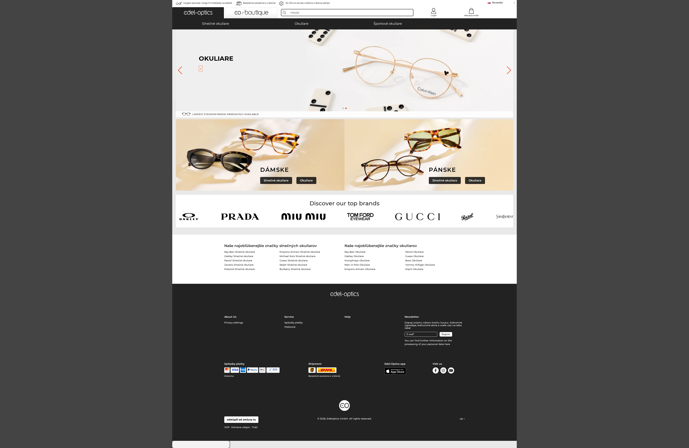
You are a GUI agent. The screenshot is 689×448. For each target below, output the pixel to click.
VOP (226, 427)
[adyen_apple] (262, 370)
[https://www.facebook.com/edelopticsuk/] (436, 371)
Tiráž (254, 427)
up (462, 418)
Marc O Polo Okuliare (357, 264)
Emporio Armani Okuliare (359, 269)
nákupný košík (471, 15)
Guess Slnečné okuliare (294, 260)
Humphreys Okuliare (357, 260)
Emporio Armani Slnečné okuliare (300, 251)
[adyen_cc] (227, 370)
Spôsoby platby (293, 322)
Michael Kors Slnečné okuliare (297, 256)
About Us (230, 316)
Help (347, 316)
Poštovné (289, 326)
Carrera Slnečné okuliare (239, 264)
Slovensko (497, 2)
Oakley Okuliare (354, 256)
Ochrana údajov (240, 427)
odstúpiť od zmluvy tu (241, 419)
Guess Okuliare (414, 256)
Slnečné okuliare (276, 180)
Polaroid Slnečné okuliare (239, 269)
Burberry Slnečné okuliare (295, 269)
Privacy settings (233, 322)
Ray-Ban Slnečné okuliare (239, 251)
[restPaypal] (252, 370)
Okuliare (306, 180)
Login (434, 15)
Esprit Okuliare (414, 269)
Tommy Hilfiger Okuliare (420, 264)
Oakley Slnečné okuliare (238, 256)
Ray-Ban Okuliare (354, 251)
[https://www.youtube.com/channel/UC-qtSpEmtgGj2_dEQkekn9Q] (451, 371)
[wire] (273, 370)
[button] (198, 12)
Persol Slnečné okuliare (238, 260)
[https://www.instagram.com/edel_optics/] (443, 371)
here (447, 344)
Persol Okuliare (414, 251)
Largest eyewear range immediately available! (207, 3)
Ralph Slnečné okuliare (293, 264)
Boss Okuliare (413, 260)
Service (289, 316)
